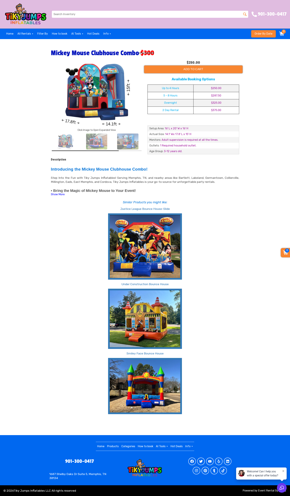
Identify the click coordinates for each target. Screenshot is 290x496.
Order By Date (263, 33)
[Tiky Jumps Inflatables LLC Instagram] (196, 470)
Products (113, 446)
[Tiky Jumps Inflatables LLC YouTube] (210, 461)
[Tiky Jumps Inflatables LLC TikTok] (223, 470)
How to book (59, 33)
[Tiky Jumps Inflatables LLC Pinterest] (205, 470)
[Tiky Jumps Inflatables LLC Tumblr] (214, 470)
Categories (128, 446)
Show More (58, 194)
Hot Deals (93, 33)
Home (9, 33)
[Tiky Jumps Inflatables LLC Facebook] (192, 461)
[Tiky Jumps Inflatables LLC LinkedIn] (227, 461)
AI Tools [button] (76, 33)
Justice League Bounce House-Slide (145, 209)
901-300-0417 (79, 461)
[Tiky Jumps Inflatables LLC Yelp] (219, 461)
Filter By (42, 33)
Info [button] (106, 33)
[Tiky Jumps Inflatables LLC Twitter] (201, 461)
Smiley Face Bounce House (145, 353)
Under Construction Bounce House (145, 284)
